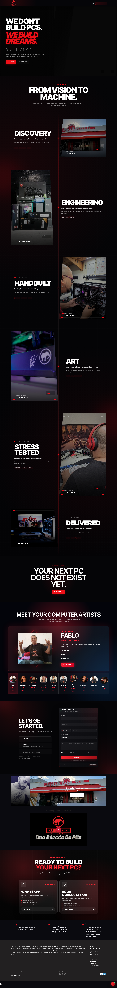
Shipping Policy (94, 963)
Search (92, 946)
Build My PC (11, 61)
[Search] (93, 3)
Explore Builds (23, 61)
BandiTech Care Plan (95, 948)
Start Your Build (101, 3)
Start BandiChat (93, 764)
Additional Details (79, 740)
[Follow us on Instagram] (62, 974)
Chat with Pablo (67, 664)
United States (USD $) (17, 971)
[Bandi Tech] (13, 3)
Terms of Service (94, 965)
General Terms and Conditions (95, 951)
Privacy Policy (94, 959)
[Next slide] (112, 71)
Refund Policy (93, 961)
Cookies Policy (94, 954)
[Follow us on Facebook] (60, 974)
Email (62, 721)
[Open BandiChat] (113, 984)
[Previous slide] (102, 71)
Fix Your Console (92, 795)
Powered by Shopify (15, 977)
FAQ (91, 957)
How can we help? (64, 734)
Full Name (63, 715)
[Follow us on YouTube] (65, 974)
